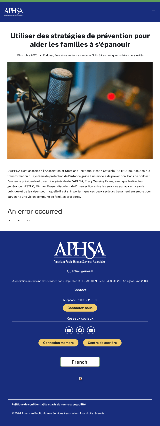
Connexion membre (58, 343)
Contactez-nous (80, 308)
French (79, 362)
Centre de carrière (102, 343)
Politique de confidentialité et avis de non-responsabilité (49, 404)
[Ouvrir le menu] (153, 12)
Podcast (48, 55)
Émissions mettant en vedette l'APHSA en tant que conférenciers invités (99, 55)
